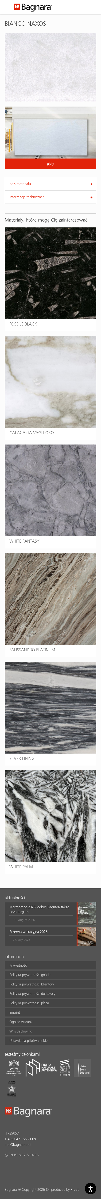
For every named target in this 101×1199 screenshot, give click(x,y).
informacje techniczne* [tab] (27, 197)
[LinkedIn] (25, 1167)
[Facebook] (7, 1167)
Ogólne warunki (21, 1022)
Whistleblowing (20, 1031)
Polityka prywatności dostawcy (32, 993)
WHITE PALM (21, 866)
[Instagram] (16, 1167)
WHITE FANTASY (24, 541)
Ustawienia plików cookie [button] (28, 1040)
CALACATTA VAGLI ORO (31, 432)
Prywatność (18, 965)
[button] (41, 913)
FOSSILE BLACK (23, 324)
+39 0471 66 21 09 (22, 1139)
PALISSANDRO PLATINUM (32, 649)
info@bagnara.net (18, 1144)
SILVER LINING (22, 758)
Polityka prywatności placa (29, 1003)
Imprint (14, 1012)
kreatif (76, 1189)
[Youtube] (35, 1167)
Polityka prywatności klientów (31, 984)
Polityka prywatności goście (29, 975)
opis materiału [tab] (20, 184)
